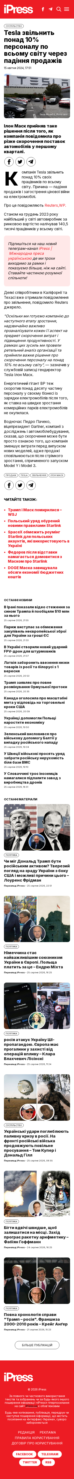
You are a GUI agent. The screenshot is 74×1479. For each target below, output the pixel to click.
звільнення (39, 475)
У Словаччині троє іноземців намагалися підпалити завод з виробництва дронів (32, 778)
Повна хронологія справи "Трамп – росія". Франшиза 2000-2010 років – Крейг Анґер (36, 1319)
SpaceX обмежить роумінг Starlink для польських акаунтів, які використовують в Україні (38, 539)
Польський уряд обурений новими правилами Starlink (34, 523)
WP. (62, 205)
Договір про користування (37, 1443)
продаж (11, 475)
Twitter (30, 1462)
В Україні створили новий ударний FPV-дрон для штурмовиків (35, 649)
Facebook (24, 1454)
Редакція (26, 1432)
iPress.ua (31, 1406)
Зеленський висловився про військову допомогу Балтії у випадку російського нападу (31, 738)
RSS (48, 1462)
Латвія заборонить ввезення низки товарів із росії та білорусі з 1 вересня (36, 666)
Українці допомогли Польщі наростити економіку (30, 720)
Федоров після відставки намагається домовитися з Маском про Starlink (35, 557)
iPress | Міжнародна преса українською (30, 253)
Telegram (49, 1454)
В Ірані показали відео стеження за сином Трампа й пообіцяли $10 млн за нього (37, 611)
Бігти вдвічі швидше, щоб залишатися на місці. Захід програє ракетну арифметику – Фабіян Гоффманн (36, 1234)
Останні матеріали (20, 799)
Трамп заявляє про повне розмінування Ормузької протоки (35, 684)
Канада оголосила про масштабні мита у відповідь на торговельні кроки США (35, 702)
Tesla (24, 475)
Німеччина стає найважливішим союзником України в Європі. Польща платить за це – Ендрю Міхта (33, 959)
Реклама (48, 1432)
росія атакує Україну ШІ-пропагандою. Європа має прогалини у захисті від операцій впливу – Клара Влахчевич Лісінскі (31, 1049)
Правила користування (37, 1438)
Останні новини (18, 600)
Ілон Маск (57, 475)
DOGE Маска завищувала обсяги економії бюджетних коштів (36, 572)
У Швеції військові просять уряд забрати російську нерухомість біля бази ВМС (34, 758)
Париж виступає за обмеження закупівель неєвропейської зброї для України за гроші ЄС (35, 631)
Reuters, (52, 205)
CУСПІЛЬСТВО (14, 26)
